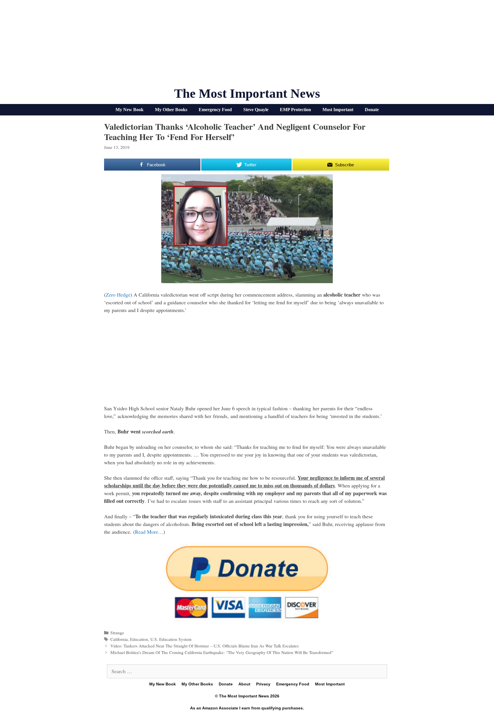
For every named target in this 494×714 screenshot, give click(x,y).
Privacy (263, 684)
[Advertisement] (247, 46)
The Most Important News (247, 93)
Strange (117, 632)
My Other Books (171, 109)
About (244, 684)
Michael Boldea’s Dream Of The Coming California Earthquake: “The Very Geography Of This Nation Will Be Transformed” (221, 652)
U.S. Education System (171, 639)
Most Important (337, 109)
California (119, 639)
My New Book (129, 109)
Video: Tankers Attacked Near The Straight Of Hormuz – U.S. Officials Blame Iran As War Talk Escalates (204, 646)
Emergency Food (215, 109)
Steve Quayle (255, 109)
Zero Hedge (118, 294)
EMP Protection (295, 109)
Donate (372, 109)
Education (139, 639)
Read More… (149, 531)
